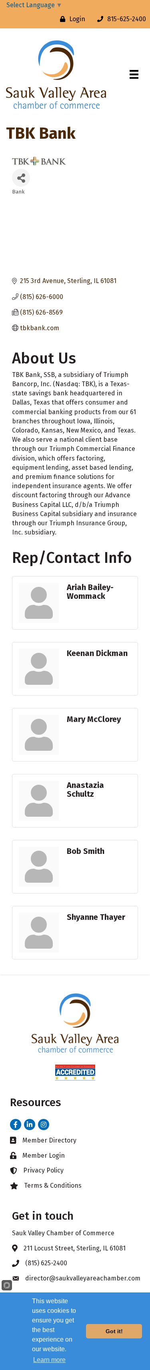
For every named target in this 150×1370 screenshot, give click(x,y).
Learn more (49, 1359)
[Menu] (134, 74)
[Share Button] (21, 178)
